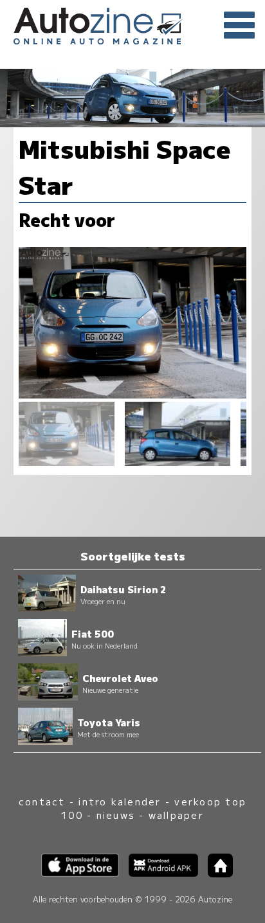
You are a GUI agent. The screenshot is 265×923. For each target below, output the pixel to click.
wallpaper (176, 814)
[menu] (239, 25)
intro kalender (119, 801)
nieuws (115, 814)
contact (42, 801)
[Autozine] (132, 24)
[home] (215, 873)
